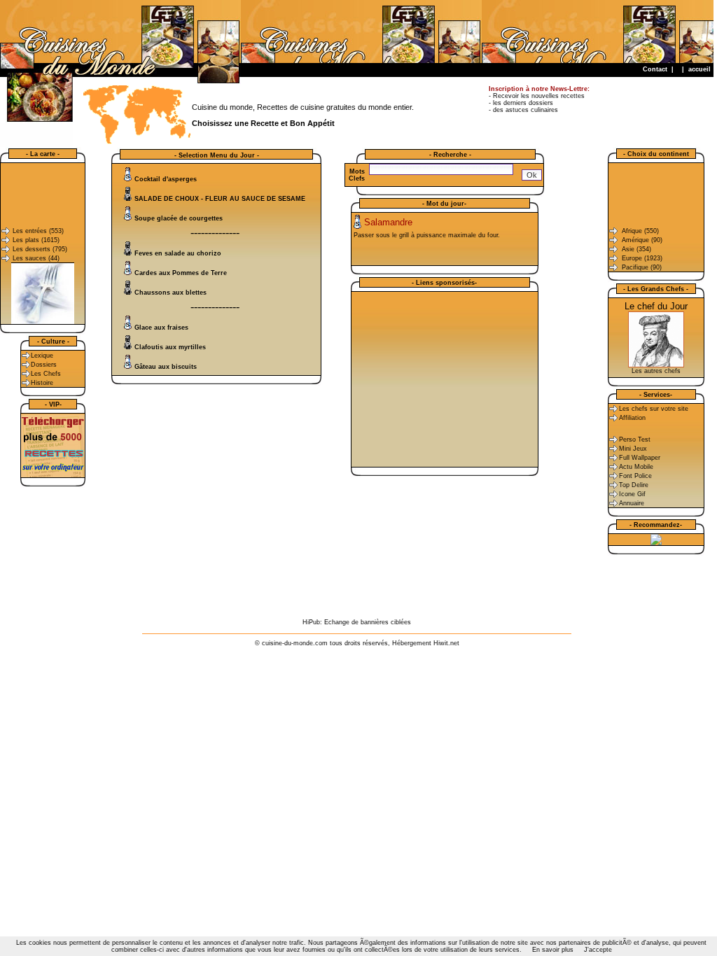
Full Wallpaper (639, 457)
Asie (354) (636, 249)
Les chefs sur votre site (653, 408)
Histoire (42, 382)
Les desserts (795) (40, 249)
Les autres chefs (656, 370)
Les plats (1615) (36, 240)
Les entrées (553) (38, 230)
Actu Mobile (636, 466)
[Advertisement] (458, 31)
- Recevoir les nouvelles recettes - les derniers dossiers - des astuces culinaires (539, 99)
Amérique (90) (642, 240)
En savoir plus (552, 949)
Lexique (42, 355)
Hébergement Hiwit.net (425, 643)
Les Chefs (46, 373)
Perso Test (634, 439)
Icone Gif (632, 494)
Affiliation (632, 417)
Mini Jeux (633, 448)
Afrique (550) (640, 230)
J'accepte (598, 949)
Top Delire (633, 484)
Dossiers (44, 364)
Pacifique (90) (642, 267)
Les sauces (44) (36, 258)
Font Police (635, 475)
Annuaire (631, 503)
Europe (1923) (642, 258)
